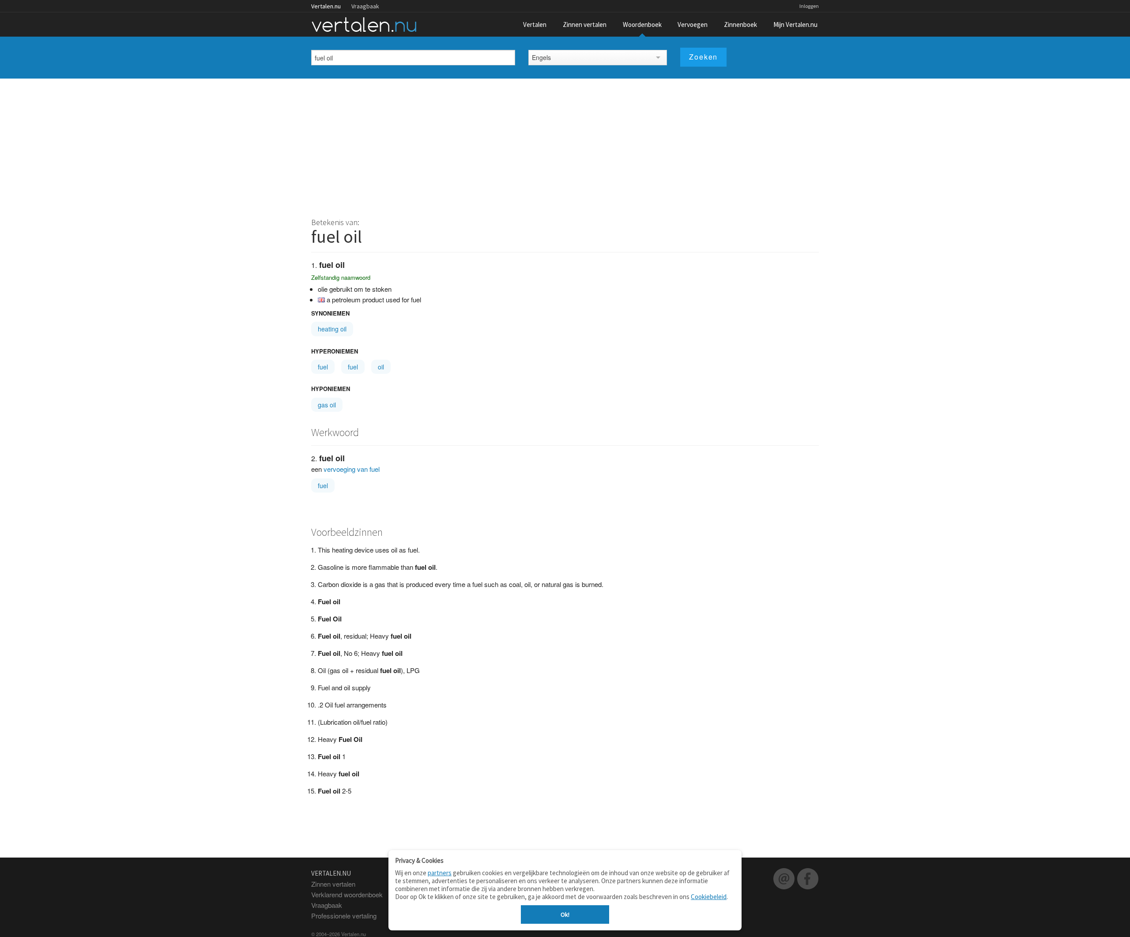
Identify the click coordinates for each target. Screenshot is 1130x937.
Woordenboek (642, 24)
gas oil (327, 404)
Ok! (565, 914)
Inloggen (809, 6)
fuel (323, 366)
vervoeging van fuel (352, 469)
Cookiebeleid (709, 896)
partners (440, 873)
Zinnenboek (740, 24)
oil (381, 366)
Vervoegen (693, 24)
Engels (541, 57)
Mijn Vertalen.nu (795, 24)
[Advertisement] (565, 145)
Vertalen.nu (326, 6)
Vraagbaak (365, 6)
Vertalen (534, 24)
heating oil (332, 328)
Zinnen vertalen (584, 24)
